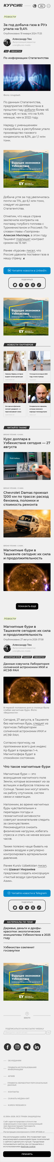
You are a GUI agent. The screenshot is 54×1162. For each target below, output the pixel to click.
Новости (10, 16)
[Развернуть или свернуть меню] (49, 6)
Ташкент (27, 657)
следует (38, 723)
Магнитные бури (12, 657)
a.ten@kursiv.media (21, 45)
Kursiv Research (17, 1105)
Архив (11, 1076)
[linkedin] (36, 1047)
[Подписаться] (48, 1032)
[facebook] (7, 1047)
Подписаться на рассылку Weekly (24, 1029)
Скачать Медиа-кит (18, 1099)
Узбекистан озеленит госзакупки (18, 949)
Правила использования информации (22, 1068)
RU (41, 6)
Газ (6, 51)
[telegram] (27, 1047)
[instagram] (17, 1047)
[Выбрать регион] (35, 6)
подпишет (23, 239)
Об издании (14, 1061)
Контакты (13, 1092)
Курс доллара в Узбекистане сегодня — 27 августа (26, 443)
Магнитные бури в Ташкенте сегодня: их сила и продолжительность (27, 554)
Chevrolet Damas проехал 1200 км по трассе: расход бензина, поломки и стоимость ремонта (26, 499)
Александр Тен (22, 39)
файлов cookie (28, 1146)
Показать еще (27, 606)
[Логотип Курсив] (13, 5)
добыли (29, 109)
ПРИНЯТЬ (27, 1154)
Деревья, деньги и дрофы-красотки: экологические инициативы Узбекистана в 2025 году (27, 933)
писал (31, 250)
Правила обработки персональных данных (27, 1084)
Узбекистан (15, 51)
